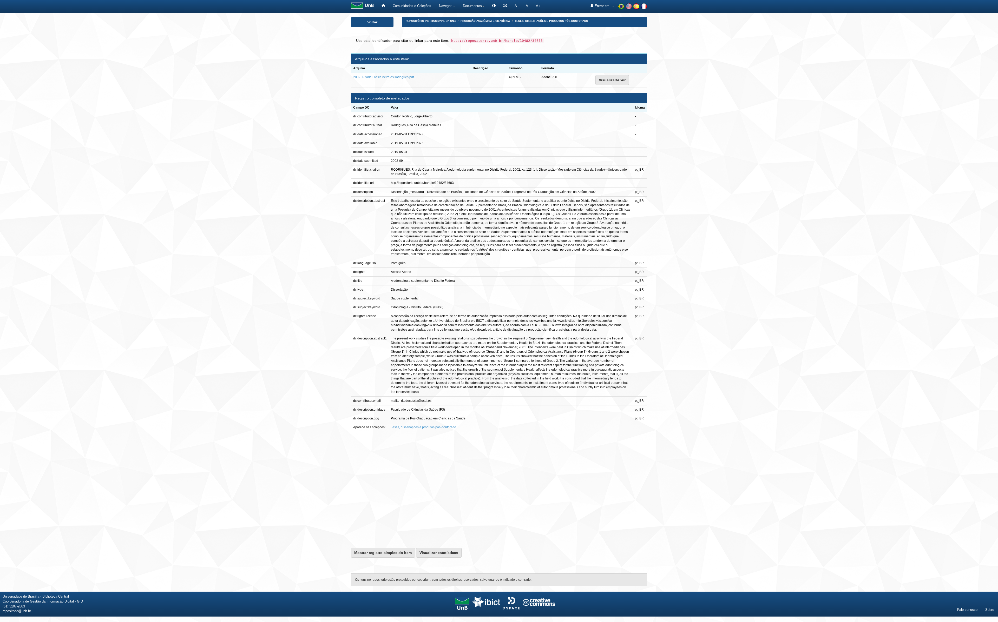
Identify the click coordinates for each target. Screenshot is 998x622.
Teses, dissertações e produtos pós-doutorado (551, 20)
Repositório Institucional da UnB (431, 20)
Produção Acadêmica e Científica (485, 20)
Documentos (472, 6)
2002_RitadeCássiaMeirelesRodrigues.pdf (383, 77)
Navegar (445, 6)
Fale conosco (967, 610)
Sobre (989, 610)
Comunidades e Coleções (412, 6)
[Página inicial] (383, 6)
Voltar (372, 22)
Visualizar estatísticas (438, 553)
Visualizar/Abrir (612, 80)
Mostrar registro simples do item (383, 553)
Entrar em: (603, 6)
